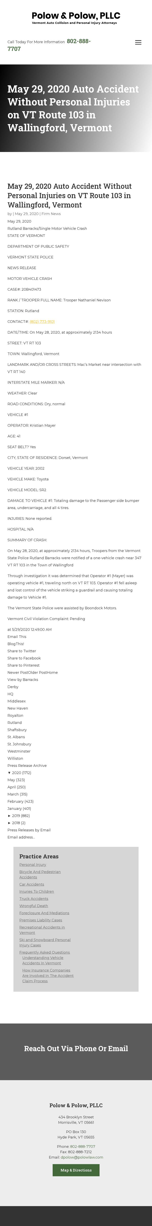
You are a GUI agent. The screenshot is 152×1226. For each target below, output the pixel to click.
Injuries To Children (36, 891)
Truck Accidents (33, 899)
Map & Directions (76, 1170)
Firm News (51, 214)
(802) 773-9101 (42, 321)
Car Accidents (31, 884)
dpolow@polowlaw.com (82, 1157)
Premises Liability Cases (40, 920)
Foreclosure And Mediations (44, 913)
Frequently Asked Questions (44, 952)
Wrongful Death (33, 906)
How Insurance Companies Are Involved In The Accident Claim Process (48, 975)
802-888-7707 (82, 1146)
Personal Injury (32, 865)
